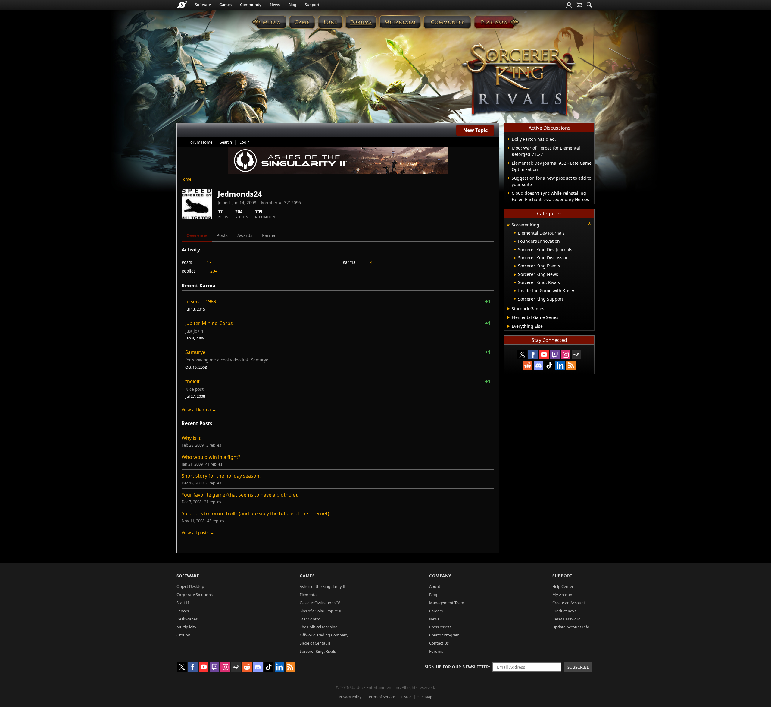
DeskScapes (187, 619)
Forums (436, 651)
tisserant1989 (200, 301)
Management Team (446, 602)
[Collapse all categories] (589, 223)
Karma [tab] (268, 235)
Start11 (182, 602)
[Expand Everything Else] (508, 326)
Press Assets (440, 627)
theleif (192, 381)
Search (226, 142)
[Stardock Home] (182, 4)
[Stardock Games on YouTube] (543, 354)
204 (213, 271)
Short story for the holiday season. (221, 475)
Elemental (308, 594)
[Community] (447, 22)
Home (185, 179)
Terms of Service (381, 696)
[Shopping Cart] (579, 5)
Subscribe (578, 667)
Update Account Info (570, 627)
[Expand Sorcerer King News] (515, 274)
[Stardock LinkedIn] (560, 365)
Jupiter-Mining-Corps (209, 323)
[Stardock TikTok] (549, 365)
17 (209, 262)
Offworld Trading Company (324, 635)
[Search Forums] (589, 5)
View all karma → (199, 409)
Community (250, 4)
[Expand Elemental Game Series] (508, 317)
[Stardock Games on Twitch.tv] (554, 354)
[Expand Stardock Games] (508, 308)
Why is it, (192, 438)
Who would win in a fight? (211, 457)
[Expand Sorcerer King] (508, 225)
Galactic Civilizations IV (320, 602)
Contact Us (439, 643)
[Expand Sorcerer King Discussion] (515, 258)
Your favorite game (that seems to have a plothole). (240, 494)
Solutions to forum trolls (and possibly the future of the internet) (255, 513)
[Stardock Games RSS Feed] (571, 365)
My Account (563, 594)
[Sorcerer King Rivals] (518, 80)
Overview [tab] (196, 235)
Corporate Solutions (194, 594)
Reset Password (566, 619)
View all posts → (198, 532)
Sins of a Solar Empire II (320, 611)
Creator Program (444, 635)
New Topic (475, 130)
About (434, 586)
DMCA (406, 696)
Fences (182, 611)
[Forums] (361, 22)
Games (225, 4)
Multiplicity (186, 627)
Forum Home (200, 142)
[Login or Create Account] (568, 5)
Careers (436, 611)
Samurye (195, 352)
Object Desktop (190, 586)
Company (440, 576)
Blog (292, 4)
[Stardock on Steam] (576, 354)
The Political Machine (318, 627)
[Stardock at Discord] (538, 365)
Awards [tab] (244, 235)
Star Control (310, 619)
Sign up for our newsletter (457, 667)
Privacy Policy (350, 696)
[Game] (302, 22)
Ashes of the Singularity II (322, 586)
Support (312, 4)
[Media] (269, 22)
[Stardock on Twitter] (522, 354)
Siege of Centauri (315, 643)
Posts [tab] (222, 235)
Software (203, 4)
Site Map (424, 696)
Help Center (562, 586)
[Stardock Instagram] (565, 354)
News (275, 4)
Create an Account (568, 602)
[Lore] (330, 22)
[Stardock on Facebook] (533, 354)
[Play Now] (496, 22)
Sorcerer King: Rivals (318, 651)
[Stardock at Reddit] (527, 365)
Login (244, 142)
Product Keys (564, 611)
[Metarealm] (400, 22)
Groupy (183, 635)
